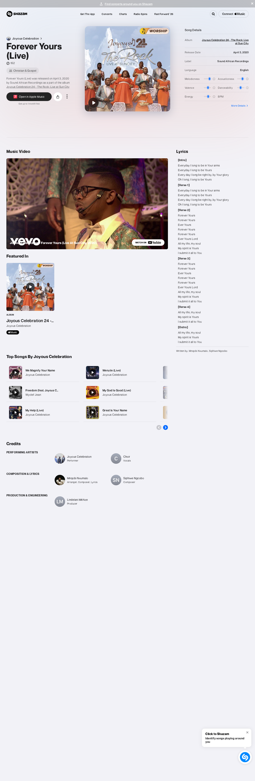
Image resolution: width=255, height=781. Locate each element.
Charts (123, 13)
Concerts (107, 13)
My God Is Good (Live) (117, 390)
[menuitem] (87, 14)
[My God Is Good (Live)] (119, 392)
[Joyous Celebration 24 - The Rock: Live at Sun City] (30, 298)
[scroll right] (165, 427)
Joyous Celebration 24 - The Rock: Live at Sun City (38, 87)
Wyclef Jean (33, 394)
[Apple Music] (12, 332)
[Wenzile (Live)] (119, 372)
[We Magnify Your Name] (42, 372)
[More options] (67, 96)
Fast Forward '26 (163, 13)
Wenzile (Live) (112, 370)
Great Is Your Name (115, 410)
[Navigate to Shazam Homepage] (16, 14)
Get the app (87, 13)
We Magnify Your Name (40, 370)
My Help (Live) (35, 410)
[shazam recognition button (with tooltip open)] (245, 757)
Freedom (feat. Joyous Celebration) (48, 390)
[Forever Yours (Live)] (93, 103)
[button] (252, 3)
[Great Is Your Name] (119, 412)
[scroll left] (158, 427)
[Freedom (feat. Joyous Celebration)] (42, 392)
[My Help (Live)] (42, 412)
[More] (74, 372)
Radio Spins (140, 13)
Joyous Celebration (38, 374)
